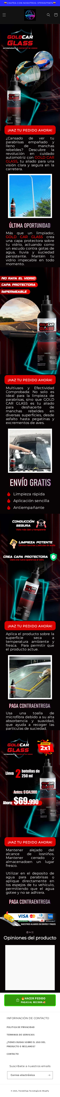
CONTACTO (13, 1053)
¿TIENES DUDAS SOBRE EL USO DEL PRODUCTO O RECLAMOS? (26, 1044)
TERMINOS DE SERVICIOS (21, 1034)
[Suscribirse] (49, 1075)
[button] (4, 15)
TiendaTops (23, 1091)
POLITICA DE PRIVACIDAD (20, 1027)
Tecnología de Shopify (39, 1091)
